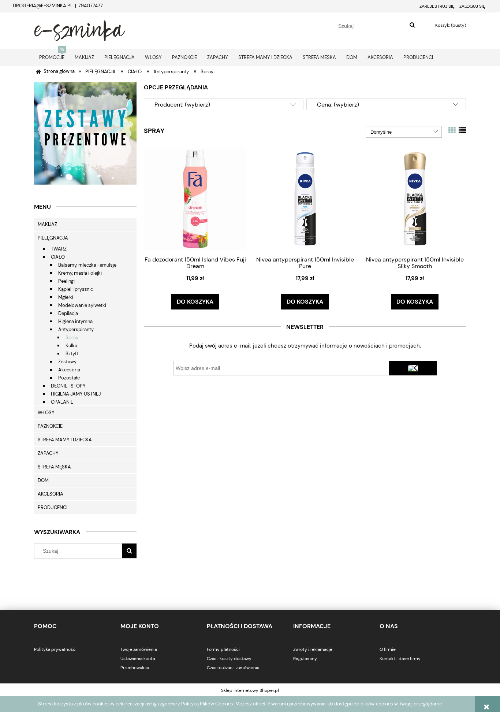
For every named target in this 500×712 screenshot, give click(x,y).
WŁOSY (46, 412)
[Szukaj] (412, 25)
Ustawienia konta (137, 658)
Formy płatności (223, 649)
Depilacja (68, 313)
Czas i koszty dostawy (229, 658)
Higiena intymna (75, 321)
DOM (43, 480)
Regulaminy (305, 658)
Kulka (71, 345)
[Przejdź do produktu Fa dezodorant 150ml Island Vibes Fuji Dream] (195, 199)
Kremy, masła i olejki (80, 273)
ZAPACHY (48, 453)
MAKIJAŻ (47, 224)
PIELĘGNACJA (53, 238)
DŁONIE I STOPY (68, 386)
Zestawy (67, 362)
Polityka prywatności (55, 649)
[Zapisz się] (413, 368)
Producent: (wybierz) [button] (182, 104)
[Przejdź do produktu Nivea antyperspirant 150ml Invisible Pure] (305, 199)
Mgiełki (65, 297)
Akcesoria (69, 370)
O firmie (388, 649)
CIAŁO (58, 257)
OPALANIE (62, 402)
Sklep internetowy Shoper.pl (250, 690)
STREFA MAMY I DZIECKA (65, 440)
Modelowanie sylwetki (82, 305)
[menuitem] (52, 57)
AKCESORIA (50, 494)
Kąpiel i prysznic (75, 289)
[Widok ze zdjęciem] (452, 130)
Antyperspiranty (76, 329)
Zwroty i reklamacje (312, 649)
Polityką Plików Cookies (207, 704)
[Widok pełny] (462, 130)
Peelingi (66, 281)
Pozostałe (69, 378)
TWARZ (59, 249)
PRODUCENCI (52, 507)
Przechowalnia (134, 668)
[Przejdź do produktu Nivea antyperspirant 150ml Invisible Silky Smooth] (414, 199)
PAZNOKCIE (50, 426)
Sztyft (72, 354)
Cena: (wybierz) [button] (338, 104)
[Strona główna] (80, 29)
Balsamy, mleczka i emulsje (87, 265)
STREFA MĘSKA (54, 467)
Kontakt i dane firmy (400, 658)
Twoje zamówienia (138, 649)
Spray (72, 337)
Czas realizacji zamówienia (233, 668)
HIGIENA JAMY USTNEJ (76, 394)
